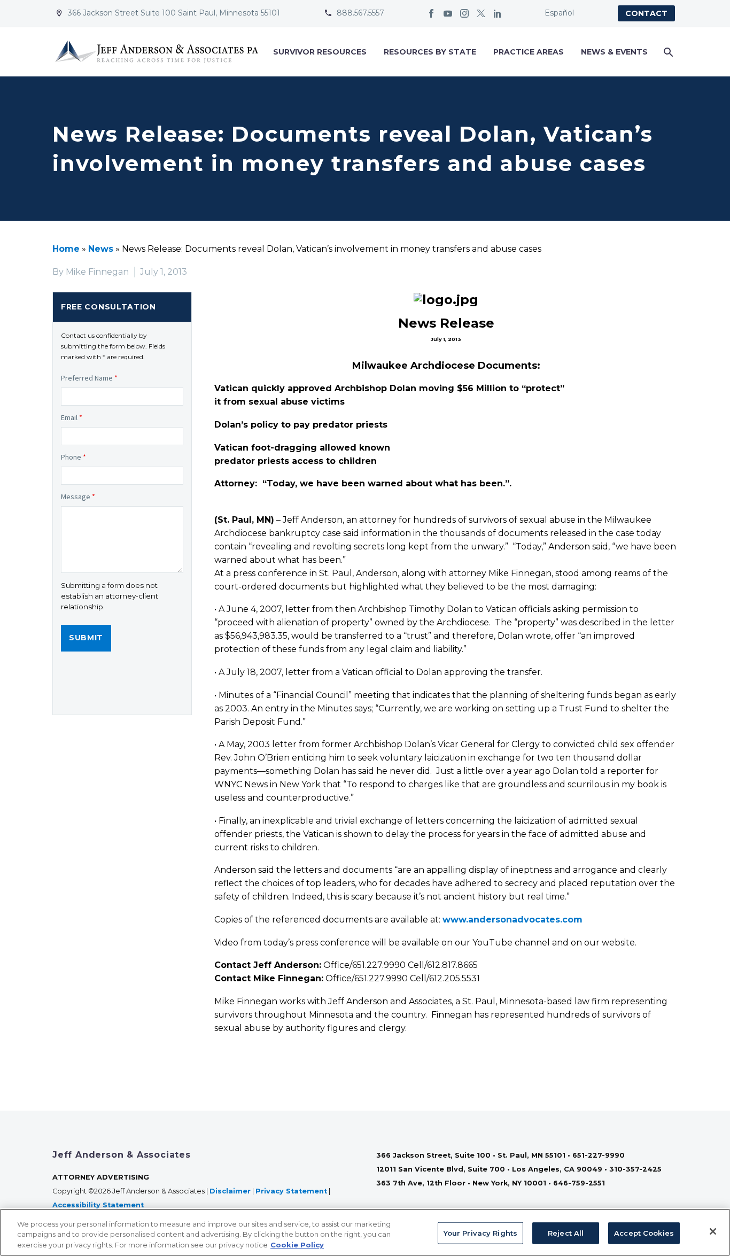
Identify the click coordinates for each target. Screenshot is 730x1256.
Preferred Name (89, 378)
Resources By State (430, 52)
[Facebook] (431, 13)
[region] (365, 1232)
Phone (73, 457)
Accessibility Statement (99, 1205)
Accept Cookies (644, 1232)
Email (71, 417)
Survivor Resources (320, 52)
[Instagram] (464, 13)
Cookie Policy (297, 1245)
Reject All (566, 1232)
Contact (646, 13)
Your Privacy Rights (480, 1232)
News (100, 249)
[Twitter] (481, 13)
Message (78, 496)
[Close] (713, 1231)
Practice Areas (528, 52)
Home (66, 249)
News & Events (614, 52)
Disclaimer (230, 1191)
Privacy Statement (291, 1191)
